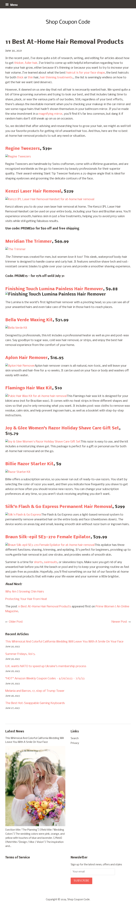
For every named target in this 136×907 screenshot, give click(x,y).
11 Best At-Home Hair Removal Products (44, 606)
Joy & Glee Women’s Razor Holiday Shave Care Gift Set (62, 428)
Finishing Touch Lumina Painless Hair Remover (54, 289)
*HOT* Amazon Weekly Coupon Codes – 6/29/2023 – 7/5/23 (44, 678)
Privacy (75, 743)
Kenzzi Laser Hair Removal (33, 191)
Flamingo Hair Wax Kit (28, 388)
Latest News (14, 731)
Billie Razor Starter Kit (29, 464)
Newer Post (119, 622)
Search (75, 738)
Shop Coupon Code (78, 899)
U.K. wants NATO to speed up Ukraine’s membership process (45, 666)
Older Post (16, 622)
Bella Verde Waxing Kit (29, 320)
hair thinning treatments (56, 77)
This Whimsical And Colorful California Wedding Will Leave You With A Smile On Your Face (64, 641)
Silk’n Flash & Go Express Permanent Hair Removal (58, 507)
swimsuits (50, 562)
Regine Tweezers (22, 148)
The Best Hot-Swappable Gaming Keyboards (35, 703)
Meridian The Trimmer (28, 241)
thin (30, 77)
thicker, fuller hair (25, 63)
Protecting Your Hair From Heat (26, 599)
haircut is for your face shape (85, 72)
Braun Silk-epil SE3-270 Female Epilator (47, 537)
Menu (14, 5)
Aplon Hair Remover (26, 358)
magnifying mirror (50, 114)
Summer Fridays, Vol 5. (20, 654)
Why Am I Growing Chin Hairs (24, 591)
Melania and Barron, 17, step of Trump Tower (34, 691)
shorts (38, 562)
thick (20, 77)
